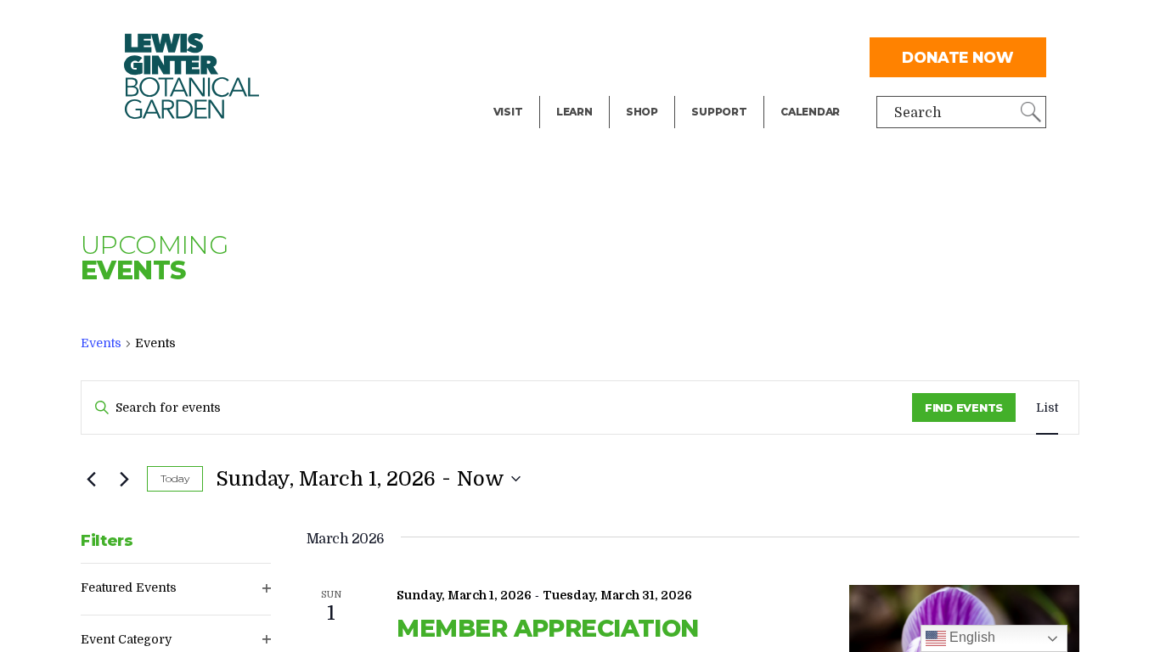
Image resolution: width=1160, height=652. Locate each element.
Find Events (964, 407)
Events (516, 56)
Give (705, 56)
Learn (574, 111)
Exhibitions (531, 90)
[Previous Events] (91, 479)
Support (718, 111)
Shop (642, 111)
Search (918, 113)
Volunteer (723, 90)
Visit (508, 111)
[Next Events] (124, 479)
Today (174, 478)
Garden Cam (597, 56)
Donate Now (958, 57)
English (970, 637)
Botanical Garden (192, 76)
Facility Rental (541, 22)
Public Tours (597, 22)
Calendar (810, 111)
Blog (570, 90)
